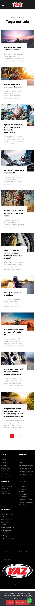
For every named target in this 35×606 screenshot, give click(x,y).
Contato (22, 486)
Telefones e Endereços (23, 490)
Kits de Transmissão (26, 465)
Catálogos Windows (8, 539)
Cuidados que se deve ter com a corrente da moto (13, 213)
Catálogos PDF (6, 536)
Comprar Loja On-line (7, 515)
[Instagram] (19, 585)
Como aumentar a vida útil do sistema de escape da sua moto (14, 371)
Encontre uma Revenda (6, 487)
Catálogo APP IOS (7, 527)
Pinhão (21, 462)
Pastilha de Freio (25, 469)
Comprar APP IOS (7, 519)
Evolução (4, 474)
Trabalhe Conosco (25, 500)
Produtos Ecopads (25, 475)
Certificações (6, 477)
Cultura (4, 465)
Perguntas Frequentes (23, 495)
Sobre (3, 459)
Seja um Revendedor (5, 492)
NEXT (23, 436)
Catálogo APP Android (6, 532)
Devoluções (20, 552)
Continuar (10, 602)
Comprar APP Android (6, 523)
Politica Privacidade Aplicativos (26, 504)
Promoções (30, 552)
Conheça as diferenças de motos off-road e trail (14, 332)
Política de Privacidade (7, 556)
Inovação (4, 462)
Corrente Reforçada (26, 472)
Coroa (21, 459)
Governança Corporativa (5, 470)
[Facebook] (15, 585)
